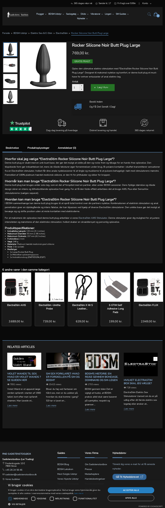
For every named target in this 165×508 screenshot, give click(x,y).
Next (155, 359)
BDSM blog (63, 464)
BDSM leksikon (65, 469)
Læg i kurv (102, 87)
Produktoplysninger (38, 148)
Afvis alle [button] (131, 498)
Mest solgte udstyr (67, 474)
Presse (88, 469)
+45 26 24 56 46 (13, 469)
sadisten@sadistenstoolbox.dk (21, 474)
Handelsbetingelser (95, 478)
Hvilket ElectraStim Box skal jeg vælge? (138, 381)
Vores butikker (12, 479)
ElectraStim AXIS (16, 305)
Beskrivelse (12, 148)
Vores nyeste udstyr (68, 478)
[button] (56, 504)
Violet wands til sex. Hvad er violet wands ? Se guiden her (24, 377)
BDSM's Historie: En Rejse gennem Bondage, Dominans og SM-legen (101, 377)
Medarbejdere (92, 474)
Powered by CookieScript (151, 506)
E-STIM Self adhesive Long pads (115, 309)
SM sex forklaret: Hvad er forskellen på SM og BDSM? (63, 377)
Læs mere (12, 405)
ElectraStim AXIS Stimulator (93, 217)
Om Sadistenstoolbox (96, 464)
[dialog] (82, 494)
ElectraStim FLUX (148, 305)
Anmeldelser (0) (67, 148)
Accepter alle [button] (131, 490)
